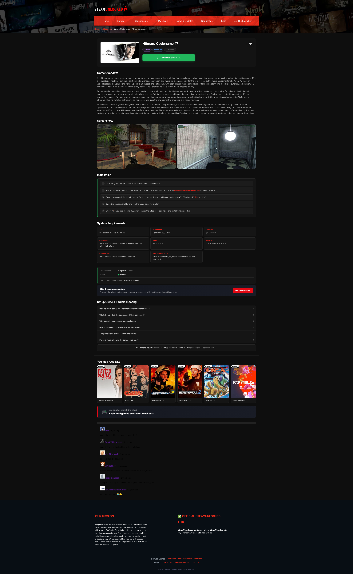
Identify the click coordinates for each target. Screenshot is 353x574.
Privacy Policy (167, 562)
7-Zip (195, 197)
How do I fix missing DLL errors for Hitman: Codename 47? (124, 309)
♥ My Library (162, 21)
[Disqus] (176, 460)
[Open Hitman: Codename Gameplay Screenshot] (216, 146)
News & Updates (184, 21)
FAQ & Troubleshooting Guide (176, 348)
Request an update (131, 280)
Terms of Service (181, 562)
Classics (107, 29)
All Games (172, 558)
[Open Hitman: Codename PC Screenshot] (136, 146)
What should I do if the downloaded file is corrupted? (122, 315)
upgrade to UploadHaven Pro (187, 190)
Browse (121, 21)
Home (106, 21)
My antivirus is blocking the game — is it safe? (118, 340)
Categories (140, 21)
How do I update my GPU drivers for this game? (119, 327)
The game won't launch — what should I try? (118, 334)
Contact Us (194, 562)
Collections (197, 558)
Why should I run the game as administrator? (118, 321)
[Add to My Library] (250, 44)
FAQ (223, 21)
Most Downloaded (184, 558)
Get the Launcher (243, 21)
